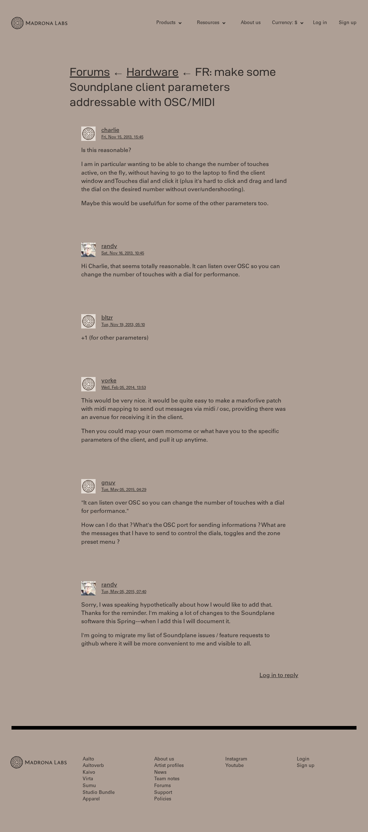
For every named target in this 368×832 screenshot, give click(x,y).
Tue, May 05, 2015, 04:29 (123, 490)
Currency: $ (284, 23)
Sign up (347, 23)
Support (163, 793)
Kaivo (89, 773)
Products (165, 23)
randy (109, 246)
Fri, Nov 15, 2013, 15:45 (122, 137)
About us (251, 23)
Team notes (166, 779)
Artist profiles (169, 766)
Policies (162, 799)
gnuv (108, 483)
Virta (88, 779)
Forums (90, 71)
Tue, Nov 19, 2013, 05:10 (123, 325)
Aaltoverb (93, 766)
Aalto (88, 759)
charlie (110, 130)
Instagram (236, 759)
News (160, 773)
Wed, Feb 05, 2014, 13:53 (123, 388)
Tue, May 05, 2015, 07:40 (123, 592)
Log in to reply (278, 676)
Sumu (89, 786)
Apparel (91, 799)
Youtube (234, 766)
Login (303, 759)
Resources (208, 23)
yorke (108, 381)
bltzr (107, 318)
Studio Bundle (99, 793)
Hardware (152, 71)
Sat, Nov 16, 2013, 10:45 (122, 254)
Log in (320, 23)
